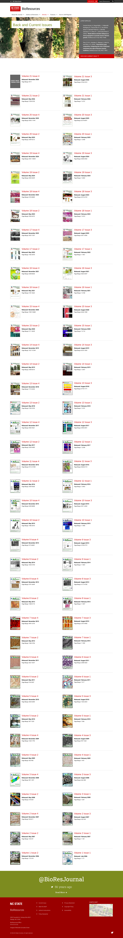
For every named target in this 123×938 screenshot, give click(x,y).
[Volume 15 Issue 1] (67, 330)
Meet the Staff (43, 906)
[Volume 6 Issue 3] (67, 662)
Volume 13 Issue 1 (83, 402)
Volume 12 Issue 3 (83, 422)
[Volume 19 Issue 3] (67, 158)
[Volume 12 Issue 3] (67, 427)
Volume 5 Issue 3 (82, 696)
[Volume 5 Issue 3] (67, 701)
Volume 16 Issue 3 (83, 268)
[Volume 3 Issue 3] (67, 779)
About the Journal (17, 14)
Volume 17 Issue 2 (30, 249)
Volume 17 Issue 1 (83, 249)
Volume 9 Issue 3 (82, 539)
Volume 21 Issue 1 (83, 95)
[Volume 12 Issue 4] (15, 427)
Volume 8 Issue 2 (30, 598)
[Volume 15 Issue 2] (15, 330)
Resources (91, 1)
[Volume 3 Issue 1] (67, 799)
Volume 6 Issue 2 (30, 676)
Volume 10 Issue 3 (83, 500)
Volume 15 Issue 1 (83, 325)
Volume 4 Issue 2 (30, 755)
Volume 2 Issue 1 (82, 833)
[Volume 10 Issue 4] (15, 505)
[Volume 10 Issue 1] (67, 525)
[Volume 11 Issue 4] (15, 466)
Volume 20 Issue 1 (83, 134)
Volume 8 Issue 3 (82, 578)
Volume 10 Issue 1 (83, 520)
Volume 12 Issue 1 (83, 442)
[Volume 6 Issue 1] (67, 682)
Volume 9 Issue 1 (82, 559)
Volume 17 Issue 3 (83, 230)
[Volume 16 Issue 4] (15, 273)
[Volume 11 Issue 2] (15, 486)
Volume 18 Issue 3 (83, 191)
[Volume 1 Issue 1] (67, 858)
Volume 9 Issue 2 (30, 559)
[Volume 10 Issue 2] (15, 525)
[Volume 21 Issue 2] (15, 100)
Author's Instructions (44, 910)
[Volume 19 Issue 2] (15, 177)
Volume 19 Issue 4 (30, 153)
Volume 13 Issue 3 (83, 383)
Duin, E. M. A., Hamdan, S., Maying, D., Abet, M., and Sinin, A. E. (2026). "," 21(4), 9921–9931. (96, 46)
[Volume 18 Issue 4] (15, 196)
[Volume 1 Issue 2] (15, 858)
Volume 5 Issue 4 (30, 696)
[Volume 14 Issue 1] (67, 369)
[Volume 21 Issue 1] (67, 100)
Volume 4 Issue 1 (82, 755)
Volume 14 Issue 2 (30, 364)
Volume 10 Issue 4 (30, 500)
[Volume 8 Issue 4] (15, 584)
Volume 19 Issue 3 (83, 153)
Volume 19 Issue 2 (30, 172)
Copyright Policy (68, 906)
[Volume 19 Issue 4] (15, 158)
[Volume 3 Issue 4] (15, 779)
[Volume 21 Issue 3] (67, 81)
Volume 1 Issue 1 (82, 853)
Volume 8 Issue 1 (82, 598)
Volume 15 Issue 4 (30, 306)
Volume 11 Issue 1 (83, 481)
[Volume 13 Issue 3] (67, 388)
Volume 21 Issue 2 (30, 95)
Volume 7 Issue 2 (30, 637)
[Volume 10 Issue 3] (67, 505)
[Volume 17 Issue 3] (67, 234)
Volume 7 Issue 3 (82, 618)
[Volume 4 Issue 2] (15, 760)
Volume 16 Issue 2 (30, 287)
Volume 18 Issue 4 (30, 191)
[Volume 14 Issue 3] (67, 349)
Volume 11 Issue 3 (83, 461)
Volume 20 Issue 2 (30, 134)
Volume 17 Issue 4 (30, 230)
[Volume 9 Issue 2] (15, 564)
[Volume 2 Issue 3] (67, 819)
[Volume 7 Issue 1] (67, 642)
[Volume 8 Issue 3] (67, 584)
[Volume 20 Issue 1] (67, 139)
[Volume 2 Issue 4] (15, 819)
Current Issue (42, 903)
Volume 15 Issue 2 (30, 325)
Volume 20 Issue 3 (83, 115)
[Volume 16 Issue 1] (67, 292)
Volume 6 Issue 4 (30, 657)
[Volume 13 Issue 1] (67, 408)
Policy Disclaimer (43, 914)
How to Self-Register (65, 14)
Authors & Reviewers (32, 14)
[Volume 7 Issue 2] (15, 642)
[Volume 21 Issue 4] (15, 81)
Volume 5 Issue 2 (30, 715)
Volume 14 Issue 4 (30, 345)
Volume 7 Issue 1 (82, 637)
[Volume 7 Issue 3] (67, 623)
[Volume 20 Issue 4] (15, 119)
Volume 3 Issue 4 (30, 774)
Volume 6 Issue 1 (82, 676)
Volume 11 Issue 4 (30, 461)
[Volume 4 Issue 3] (67, 740)
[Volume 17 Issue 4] (15, 234)
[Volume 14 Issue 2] (15, 369)
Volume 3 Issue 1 (82, 794)
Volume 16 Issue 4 (30, 268)
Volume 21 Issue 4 (30, 76)
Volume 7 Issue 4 (30, 618)
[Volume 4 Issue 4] (15, 740)
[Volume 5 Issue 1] (67, 721)
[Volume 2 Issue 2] (15, 838)
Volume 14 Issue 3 (83, 345)
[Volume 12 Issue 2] (15, 447)
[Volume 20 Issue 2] (15, 139)
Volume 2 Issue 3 (82, 813)
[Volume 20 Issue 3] (67, 119)
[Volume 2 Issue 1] (67, 838)
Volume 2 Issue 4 (30, 813)
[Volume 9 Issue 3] (67, 545)
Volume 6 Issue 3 (82, 657)
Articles (44, 14)
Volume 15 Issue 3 (83, 306)
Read (60, 892)
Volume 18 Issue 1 (83, 210)
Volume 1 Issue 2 (30, 853)
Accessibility (67, 910)
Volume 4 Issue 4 (30, 735)
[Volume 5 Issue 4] (15, 701)
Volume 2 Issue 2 (30, 833)
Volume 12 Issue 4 (30, 422)
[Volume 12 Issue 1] (67, 447)
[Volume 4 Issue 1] (67, 760)
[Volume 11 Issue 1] (67, 486)
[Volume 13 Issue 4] (15, 388)
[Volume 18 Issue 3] (67, 196)
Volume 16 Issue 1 (83, 287)
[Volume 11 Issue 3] (67, 466)
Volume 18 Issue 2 (30, 210)
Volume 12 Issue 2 (30, 442)
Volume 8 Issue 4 (30, 578)
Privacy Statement (69, 903)
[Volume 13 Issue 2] (15, 408)
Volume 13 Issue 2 (30, 402)
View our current (88, 56)
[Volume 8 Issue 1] (67, 603)
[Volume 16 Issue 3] (67, 273)
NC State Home (17, 1)
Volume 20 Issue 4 (30, 115)
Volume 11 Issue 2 (30, 481)
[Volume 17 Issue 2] (15, 254)
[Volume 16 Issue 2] (15, 292)
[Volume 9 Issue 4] (15, 545)
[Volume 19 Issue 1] (67, 177)
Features (52, 14)
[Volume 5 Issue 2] (15, 721)
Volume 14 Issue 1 (83, 364)
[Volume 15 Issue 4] (15, 311)
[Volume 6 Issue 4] (15, 662)
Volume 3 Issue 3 (82, 774)
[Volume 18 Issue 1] (67, 215)
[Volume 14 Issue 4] (15, 349)
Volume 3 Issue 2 (30, 794)
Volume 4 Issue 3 (82, 735)
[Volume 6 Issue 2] (15, 681)
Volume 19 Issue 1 (83, 172)
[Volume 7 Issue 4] (15, 623)
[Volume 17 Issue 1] (67, 254)
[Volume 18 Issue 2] (15, 215)
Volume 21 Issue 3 (83, 76)
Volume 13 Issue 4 (30, 383)
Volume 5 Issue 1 (82, 715)
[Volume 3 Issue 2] (15, 799)
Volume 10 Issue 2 (30, 520)
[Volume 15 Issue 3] (67, 311)
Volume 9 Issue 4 (30, 539)
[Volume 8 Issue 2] (15, 603)
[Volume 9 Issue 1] (67, 564)
